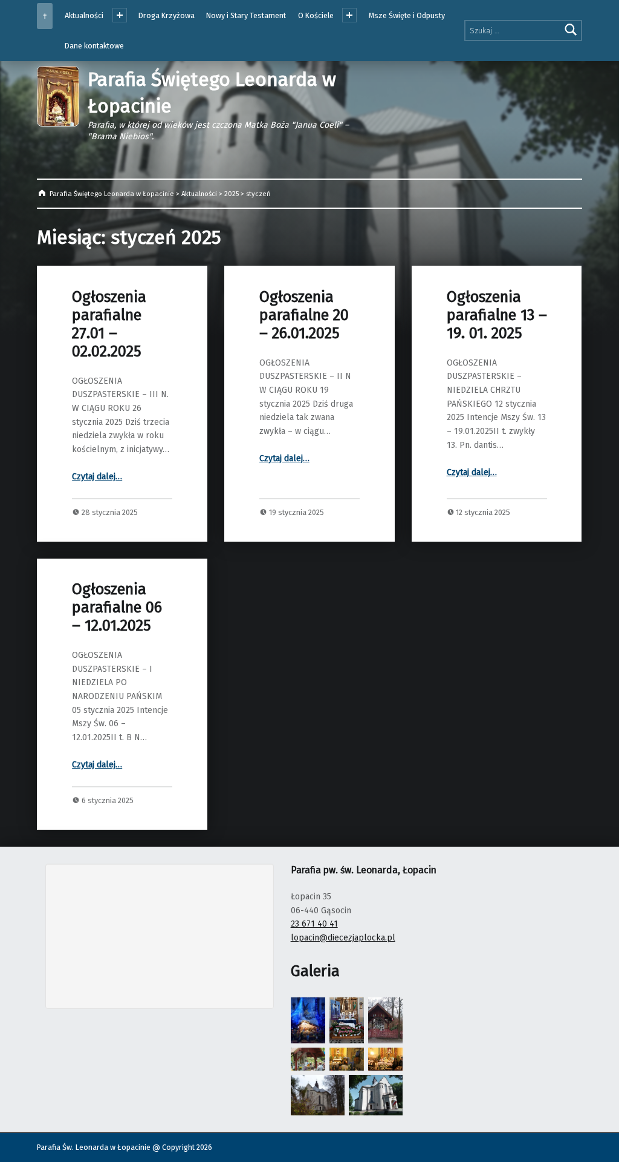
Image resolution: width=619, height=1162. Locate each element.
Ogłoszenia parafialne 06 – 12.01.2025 (117, 607)
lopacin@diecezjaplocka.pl (343, 938)
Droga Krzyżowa (166, 15)
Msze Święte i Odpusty (407, 15)
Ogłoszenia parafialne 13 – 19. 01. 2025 (497, 315)
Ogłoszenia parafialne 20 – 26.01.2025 (304, 315)
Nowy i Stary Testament (246, 15)
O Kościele (316, 15)
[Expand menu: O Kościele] (349, 15)
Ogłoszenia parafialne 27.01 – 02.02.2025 (109, 324)
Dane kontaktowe (94, 45)
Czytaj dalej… (97, 476)
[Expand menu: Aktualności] (119, 15)
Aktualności (84, 15)
